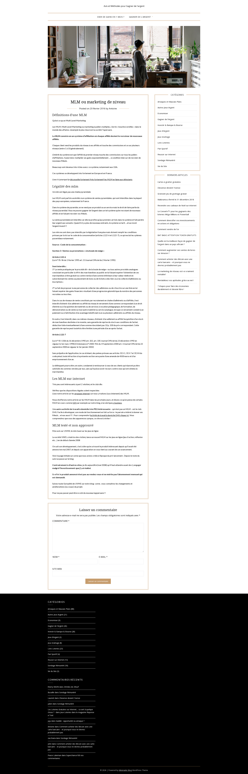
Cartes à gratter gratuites (169, 182)
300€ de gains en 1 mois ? (110, 17)
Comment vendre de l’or (168, 229)
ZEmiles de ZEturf (71, 687)
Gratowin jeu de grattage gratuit (172, 193)
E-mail (103, 556)
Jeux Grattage (164, 137)
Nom (56, 556)
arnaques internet (82, 393)
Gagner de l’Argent (140, 17)
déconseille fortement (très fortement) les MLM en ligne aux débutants (101, 179)
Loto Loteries (164, 142)
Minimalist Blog (125, 770)
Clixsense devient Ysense (169, 187)
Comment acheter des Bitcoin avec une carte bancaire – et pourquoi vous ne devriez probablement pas (175, 262)
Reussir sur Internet (167, 154)
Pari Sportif (163, 148)
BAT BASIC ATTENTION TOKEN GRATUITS (177, 235)
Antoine (113, 108)
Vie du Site (162, 166)
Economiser (163, 113)
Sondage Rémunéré (166, 160)
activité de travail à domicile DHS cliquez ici (109, 415)
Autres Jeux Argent (166, 107)
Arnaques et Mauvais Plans (169, 101)
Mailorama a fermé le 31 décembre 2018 (176, 199)
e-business (117, 403)
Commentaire (60, 521)
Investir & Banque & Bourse (170, 125)
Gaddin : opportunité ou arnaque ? (70, 721)
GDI (74, 403)
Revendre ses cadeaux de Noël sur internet (177, 205)
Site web (57, 569)
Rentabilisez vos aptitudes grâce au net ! (176, 280)
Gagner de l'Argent (166, 119)
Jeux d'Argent (163, 131)
